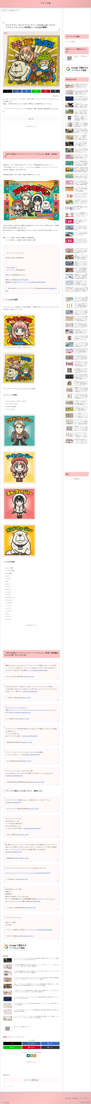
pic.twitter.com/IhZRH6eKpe (44, 929)
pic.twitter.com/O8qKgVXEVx (13, 852)
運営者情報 (74, 1098)
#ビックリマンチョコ (30, 710)
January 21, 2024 (34, 808)
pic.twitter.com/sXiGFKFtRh (32, 754)
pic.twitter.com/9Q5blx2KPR (42, 873)
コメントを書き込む (31, 1080)
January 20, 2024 (23, 879)
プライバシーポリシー (84, 1098)
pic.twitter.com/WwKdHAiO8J (37, 282)
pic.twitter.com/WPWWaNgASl (14, 775)
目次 (30, 119)
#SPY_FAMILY (11, 267)
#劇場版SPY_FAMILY (11, 282)
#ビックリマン (41, 710)
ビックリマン (21, 1036)
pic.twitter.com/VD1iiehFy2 (29, 736)
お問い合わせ (68, 1098)
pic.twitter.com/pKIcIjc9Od (29, 691)
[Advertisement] (31, 15)
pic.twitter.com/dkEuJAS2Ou (22, 712)
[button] (55, 91)
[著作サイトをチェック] (28, 1055)
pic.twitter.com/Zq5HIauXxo (13, 802)
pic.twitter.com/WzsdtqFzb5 (32, 901)
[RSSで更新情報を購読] (34, 1055)
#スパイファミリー (23, 282)
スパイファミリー (13, 1036)
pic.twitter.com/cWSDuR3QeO (32, 828)
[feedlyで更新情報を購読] (31, 1055)
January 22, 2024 (29, 676)
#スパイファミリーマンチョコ (14, 707)
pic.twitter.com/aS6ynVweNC (39, 670)
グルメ (6, 1036)
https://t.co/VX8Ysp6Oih (21, 279)
